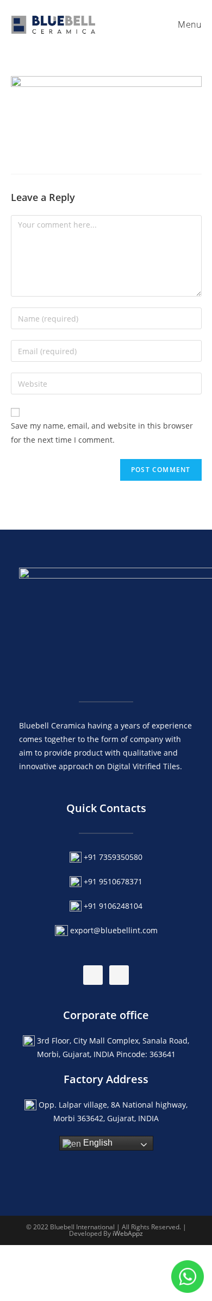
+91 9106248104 (113, 906)
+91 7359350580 (113, 857)
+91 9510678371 (113, 881)
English (97, 1142)
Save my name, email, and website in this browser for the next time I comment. (102, 432)
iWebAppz (128, 1233)
